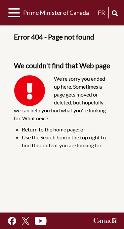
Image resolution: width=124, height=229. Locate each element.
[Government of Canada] (105, 221)
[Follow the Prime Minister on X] (25, 221)
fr (101, 12)
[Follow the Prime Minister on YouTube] (41, 221)
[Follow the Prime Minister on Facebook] (12, 221)
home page (65, 129)
